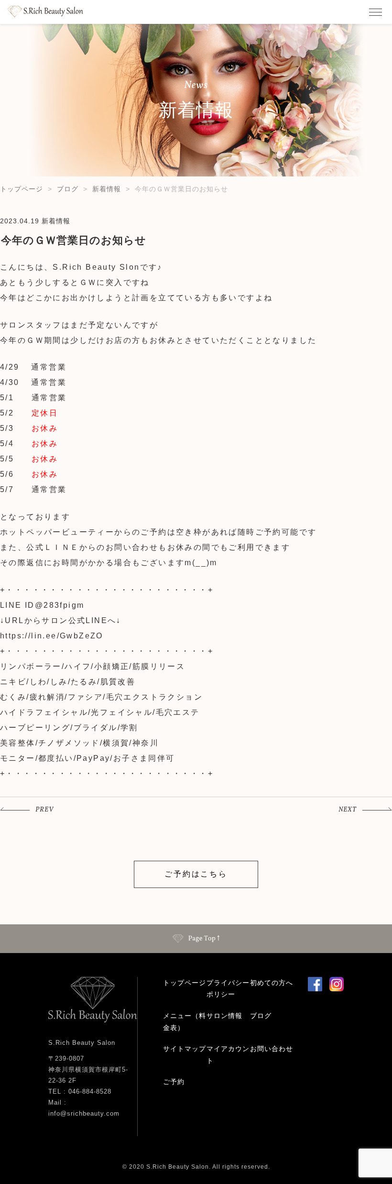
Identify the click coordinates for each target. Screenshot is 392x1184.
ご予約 (174, 1081)
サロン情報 (224, 1016)
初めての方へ (271, 983)
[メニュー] (375, 12)
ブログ (67, 189)
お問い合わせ (271, 1048)
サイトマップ (184, 1048)
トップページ (21, 189)
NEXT (347, 809)
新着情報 (106, 189)
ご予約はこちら (196, 874)
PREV (44, 809)
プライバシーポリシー (228, 988)
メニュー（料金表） (184, 1021)
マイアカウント (228, 1054)
